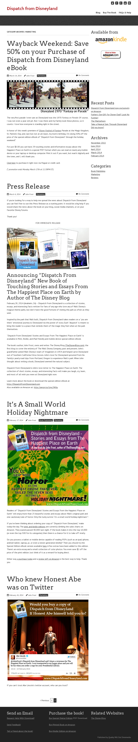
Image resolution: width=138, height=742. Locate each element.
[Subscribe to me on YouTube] (125, 3)
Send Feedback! (14, 724)
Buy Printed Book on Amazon (62, 724)
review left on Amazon (48, 559)
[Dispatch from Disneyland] (32, 7)
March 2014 (96, 152)
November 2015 (98, 142)
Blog (98, 12)
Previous (45, 700)
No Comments (83, 75)
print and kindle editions (34, 526)
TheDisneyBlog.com (75, 345)
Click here (11, 163)
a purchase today (24, 559)
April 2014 (95, 149)
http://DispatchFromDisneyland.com (23, 384)
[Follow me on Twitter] (112, 3)
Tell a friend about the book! (20, 731)
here (45, 546)
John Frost (30, 75)
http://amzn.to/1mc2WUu (46, 387)
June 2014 (95, 146)
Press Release (28, 186)
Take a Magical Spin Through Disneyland (109, 124)
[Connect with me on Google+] (121, 3)
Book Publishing (45, 420)
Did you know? (97, 127)
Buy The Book (109, 12)
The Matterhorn (98, 121)
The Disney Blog (98, 718)
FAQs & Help (125, 12)
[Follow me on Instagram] (129, 3)
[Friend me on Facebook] (116, 3)
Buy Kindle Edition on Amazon (62, 731)
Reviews (94, 177)
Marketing (42, 75)
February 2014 (97, 155)
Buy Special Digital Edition (61, 718)
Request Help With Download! (20, 718)
